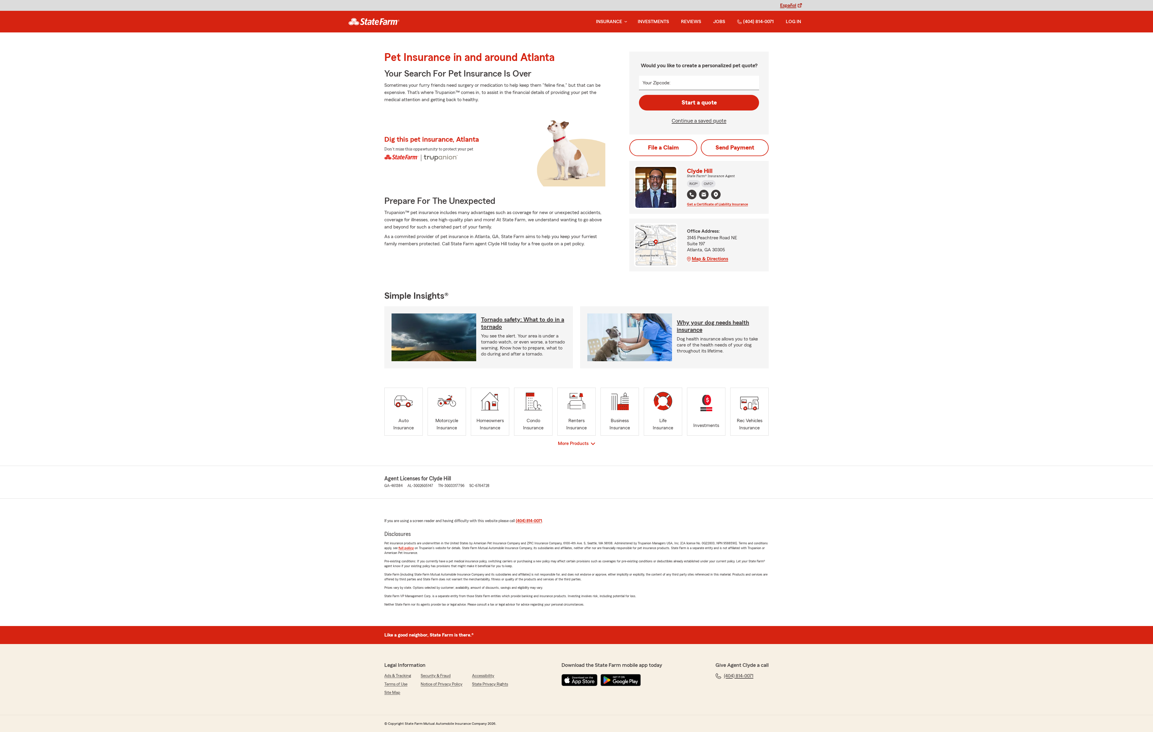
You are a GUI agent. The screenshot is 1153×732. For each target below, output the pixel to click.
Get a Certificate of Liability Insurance (717, 204)
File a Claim (663, 148)
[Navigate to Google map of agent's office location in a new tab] (716, 194)
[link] (374, 22)
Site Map (392, 693)
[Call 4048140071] (692, 194)
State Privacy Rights (490, 684)
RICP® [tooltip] (693, 184)
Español (788, 5)
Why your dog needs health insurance (713, 326)
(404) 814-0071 (758, 21)
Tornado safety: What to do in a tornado (522, 323)
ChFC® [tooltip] (708, 184)
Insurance (609, 21)
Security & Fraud (436, 676)
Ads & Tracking (397, 676)
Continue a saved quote (699, 120)
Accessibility (483, 676)
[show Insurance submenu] (624, 22)
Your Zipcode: (656, 82)
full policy (406, 548)
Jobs (719, 21)
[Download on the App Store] (579, 680)
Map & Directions (710, 258)
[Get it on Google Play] (621, 680)
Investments (653, 21)
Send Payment (735, 148)
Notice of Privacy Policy (441, 684)
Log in (793, 21)
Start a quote (699, 103)
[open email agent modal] (704, 195)
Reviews (691, 21)
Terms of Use (395, 684)
